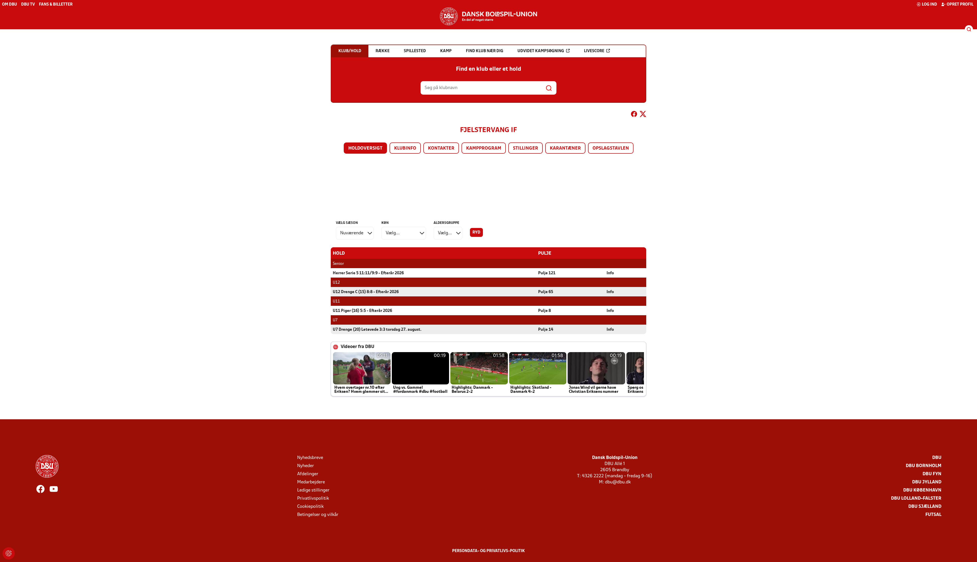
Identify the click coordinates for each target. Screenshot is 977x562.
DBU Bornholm (923, 466)
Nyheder (305, 466)
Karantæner (565, 148)
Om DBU (9, 4)
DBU (936, 458)
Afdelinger (307, 474)
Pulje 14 (545, 330)
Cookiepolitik (310, 507)
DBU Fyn (932, 474)
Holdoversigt (365, 148)
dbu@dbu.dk (618, 482)
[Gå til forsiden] (488, 16)
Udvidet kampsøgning (541, 51)
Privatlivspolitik (313, 498)
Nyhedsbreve (310, 458)
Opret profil (960, 4)
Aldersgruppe (446, 223)
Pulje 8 (544, 311)
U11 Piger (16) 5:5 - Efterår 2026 (362, 311)
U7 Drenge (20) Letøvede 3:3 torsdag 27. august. (377, 330)
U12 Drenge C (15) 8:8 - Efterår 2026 (366, 292)
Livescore (594, 51)
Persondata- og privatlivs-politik (488, 551)
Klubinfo (405, 148)
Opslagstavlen (611, 148)
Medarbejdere (311, 482)
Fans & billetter (56, 4)
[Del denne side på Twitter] (643, 115)
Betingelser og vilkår (317, 515)
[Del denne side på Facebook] (634, 115)
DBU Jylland (926, 482)
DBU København (922, 490)
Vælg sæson (347, 223)
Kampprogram (483, 148)
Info (610, 273)
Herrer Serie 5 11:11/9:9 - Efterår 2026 (368, 273)
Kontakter (441, 148)
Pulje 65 (545, 292)
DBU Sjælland (924, 507)
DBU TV (28, 4)
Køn (385, 223)
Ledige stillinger (313, 490)
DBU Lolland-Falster (916, 498)
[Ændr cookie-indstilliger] (9, 553)
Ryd (476, 232)
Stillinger (525, 148)
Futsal (933, 515)
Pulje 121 (546, 273)
